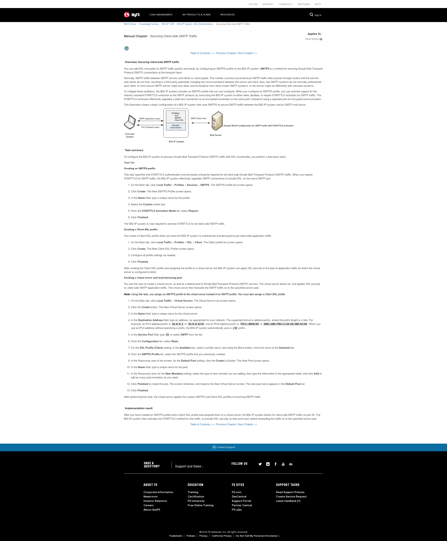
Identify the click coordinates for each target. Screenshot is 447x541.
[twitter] (259, 463)
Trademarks (175, 536)
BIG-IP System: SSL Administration (195, 24)
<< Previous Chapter (224, 53)
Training (193, 492)
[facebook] (274, 463)
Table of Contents (200, 53)
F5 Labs (237, 509)
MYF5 (318, 4)
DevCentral (239, 496)
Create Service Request (291, 496)
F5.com (253, 4)
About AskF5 (152, 509)
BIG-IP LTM (168, 24)
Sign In (318, 15)
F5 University (196, 501)
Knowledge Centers (149, 24)
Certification (196, 496)
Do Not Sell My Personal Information (257, 536)
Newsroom (150, 496)
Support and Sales (189, 466)
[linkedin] (266, 463)
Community (286, 4)
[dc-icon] (289, 463)
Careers (149, 505)
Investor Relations (155, 501)
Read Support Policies (290, 492)
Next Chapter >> (247, 53)
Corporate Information (158, 492)
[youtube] (282, 463)
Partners (304, 4)
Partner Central (242, 505)
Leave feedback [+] (288, 501)
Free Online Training (201, 505)
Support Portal (241, 501)
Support (268, 4)
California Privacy (222, 536)
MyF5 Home (130, 24)
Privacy (203, 536)
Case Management (161, 14)
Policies (190, 536)
